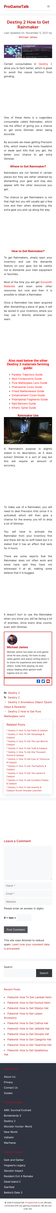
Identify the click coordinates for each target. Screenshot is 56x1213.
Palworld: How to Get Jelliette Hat (28, 1028)
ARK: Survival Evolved (17, 1110)
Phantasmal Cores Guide (27, 387)
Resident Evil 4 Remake (18, 1176)
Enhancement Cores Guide (28, 395)
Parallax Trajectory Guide (27, 374)
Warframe (10, 1142)
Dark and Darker (14, 1159)
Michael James (17, 647)
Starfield (9, 1187)
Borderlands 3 (12, 1115)
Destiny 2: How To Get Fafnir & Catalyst (28, 730)
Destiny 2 (45, 64)
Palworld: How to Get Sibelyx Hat (27, 1008)
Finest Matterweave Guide (28, 391)
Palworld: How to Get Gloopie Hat (28, 1034)
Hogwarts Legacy (14, 1165)
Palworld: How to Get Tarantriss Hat (29, 1044)
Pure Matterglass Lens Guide (29, 382)
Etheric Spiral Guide (24, 407)
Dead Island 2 (12, 1181)
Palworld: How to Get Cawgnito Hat (29, 1039)
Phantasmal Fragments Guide (30, 399)
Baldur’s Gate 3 (13, 1192)
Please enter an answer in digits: (24, 908)
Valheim (9, 1137)
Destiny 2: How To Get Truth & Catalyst (27, 748)
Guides (8, 1093)
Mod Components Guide (27, 378)
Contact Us (11, 1087)
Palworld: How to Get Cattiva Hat (27, 1023)
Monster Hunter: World (18, 1126)
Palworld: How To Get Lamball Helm (29, 997)
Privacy (8, 1082)
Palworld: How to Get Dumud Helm (28, 1002)
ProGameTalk (16, 6)
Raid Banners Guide (24, 403)
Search (8, 967)
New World (10, 1131)
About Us (9, 1076)
